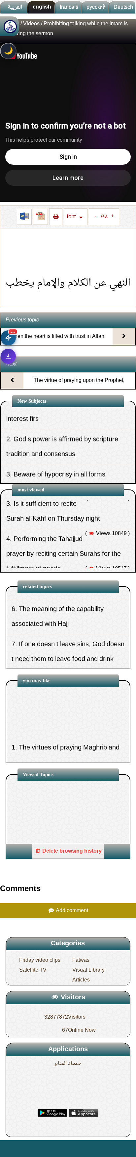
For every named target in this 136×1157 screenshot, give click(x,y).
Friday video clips (39, 960)
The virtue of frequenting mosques (68, 658)
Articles (81, 980)
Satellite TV (33, 970)
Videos (31, 24)
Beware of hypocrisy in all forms (59, 449)
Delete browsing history (71, 851)
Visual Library (88, 970)
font (72, 216)
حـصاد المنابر (68, 1064)
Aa (104, 216)
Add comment (71, 911)
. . (35, 1148)
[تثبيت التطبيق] (8, 356)
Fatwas (80, 960)
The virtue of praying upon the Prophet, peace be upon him (79, 386)
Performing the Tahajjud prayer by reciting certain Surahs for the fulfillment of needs (63, 529)
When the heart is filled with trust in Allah (57, 337)
